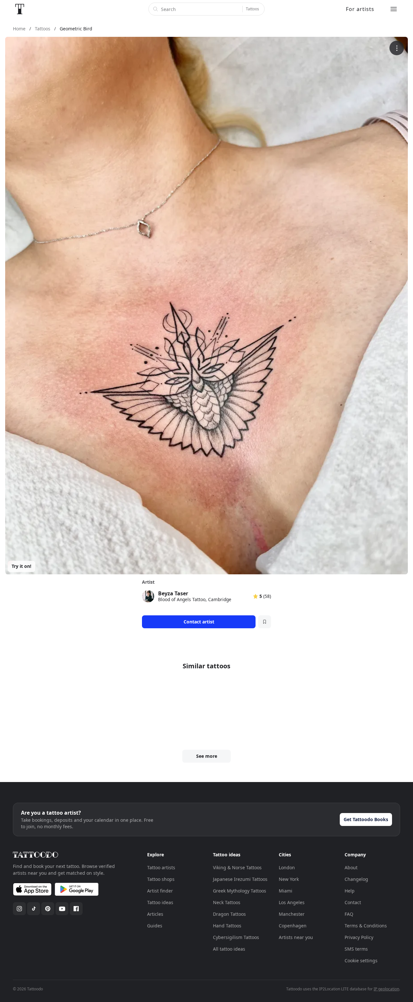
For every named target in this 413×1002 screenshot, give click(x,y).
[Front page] (20, 9)
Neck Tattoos (226, 902)
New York (289, 879)
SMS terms (356, 949)
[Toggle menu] (393, 9)
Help (350, 891)
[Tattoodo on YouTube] (61, 908)
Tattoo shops (161, 879)
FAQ (349, 914)
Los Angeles (292, 902)
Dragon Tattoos (229, 914)
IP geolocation (386, 989)
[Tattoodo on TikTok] (33, 908)
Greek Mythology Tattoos (239, 891)
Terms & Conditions (366, 926)
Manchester (292, 914)
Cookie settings (361, 960)
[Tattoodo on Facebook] (76, 908)
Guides (154, 926)
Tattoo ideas (160, 902)
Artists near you (296, 937)
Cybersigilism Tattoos (236, 937)
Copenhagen (293, 926)
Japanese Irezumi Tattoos (240, 879)
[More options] (396, 48)
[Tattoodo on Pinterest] (47, 908)
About (351, 867)
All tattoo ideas (229, 949)
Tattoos (252, 9)
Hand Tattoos (227, 926)
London (287, 867)
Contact (353, 902)
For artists (360, 9)
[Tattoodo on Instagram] (19, 908)
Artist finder (160, 891)
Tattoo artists (161, 867)
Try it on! (21, 566)
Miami (285, 891)
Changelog (356, 879)
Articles (155, 914)
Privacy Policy (359, 937)
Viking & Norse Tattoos (237, 867)
